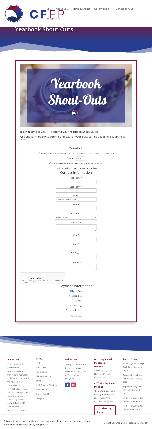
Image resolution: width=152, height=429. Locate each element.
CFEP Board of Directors (46, 385)
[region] (76, 422)
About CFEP (62, 9)
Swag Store (53, 19)
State (76, 243)
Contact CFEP (41, 389)
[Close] (149, 417)
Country (76, 213)
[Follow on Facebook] (67, 385)
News (38, 381)
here (103, 377)
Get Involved (101, 9)
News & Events (81, 9)
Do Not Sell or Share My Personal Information (126, 422)
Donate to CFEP (125, 9)
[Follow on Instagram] (73, 385)
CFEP (49, 9)
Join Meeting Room (104, 410)
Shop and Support (44, 376)
